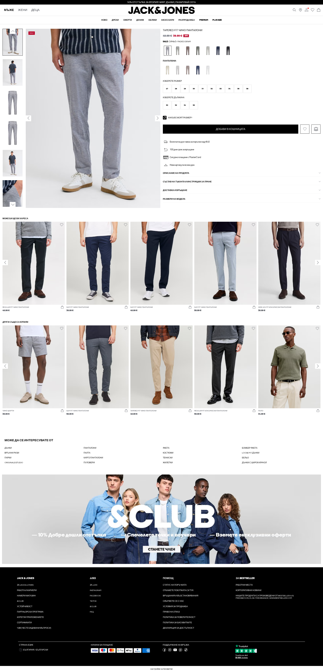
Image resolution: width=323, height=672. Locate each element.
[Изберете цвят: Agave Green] (208, 51)
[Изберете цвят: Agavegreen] (198, 51)
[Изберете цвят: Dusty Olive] (178, 51)
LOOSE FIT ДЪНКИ (250, 453)
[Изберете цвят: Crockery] (178, 70)
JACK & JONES (25, 578)
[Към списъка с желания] (312, 11)
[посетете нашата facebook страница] (164, 651)
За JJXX (93, 585)
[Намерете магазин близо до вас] (300, 11)
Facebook (95, 596)
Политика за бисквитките (177, 622)
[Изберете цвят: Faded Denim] (167, 51)
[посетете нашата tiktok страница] (186, 651)
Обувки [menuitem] (152, 20)
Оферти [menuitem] (127, 20)
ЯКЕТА (166, 448)
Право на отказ (171, 612)
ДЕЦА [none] (35, 10)
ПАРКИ (8, 458)
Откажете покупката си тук (178, 590)
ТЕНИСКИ (168, 458)
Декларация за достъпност (178, 628)
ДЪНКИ (8, 448)
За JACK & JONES (25, 585)
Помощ (168, 578)
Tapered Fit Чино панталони (182, 30)
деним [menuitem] (140, 20)
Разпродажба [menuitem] (186, 20)
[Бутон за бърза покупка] (62, 307)
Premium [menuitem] (203, 20)
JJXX (93, 578)
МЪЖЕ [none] (9, 10)
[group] (34, 268)
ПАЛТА (87, 453)
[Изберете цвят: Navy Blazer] (218, 51)
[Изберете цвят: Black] (228, 51)
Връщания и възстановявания (180, 596)
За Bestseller (245, 578)
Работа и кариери (27, 590)
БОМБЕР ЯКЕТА (249, 448)
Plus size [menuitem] (217, 20)
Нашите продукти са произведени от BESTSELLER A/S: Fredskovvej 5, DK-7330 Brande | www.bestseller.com (265, 597)
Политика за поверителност (179, 617)
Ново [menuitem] (104, 20)
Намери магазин (26, 596)
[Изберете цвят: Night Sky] (198, 70)
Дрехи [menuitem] (115, 20)
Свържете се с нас (173, 601)
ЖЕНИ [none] (22, 10)
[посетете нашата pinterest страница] (180, 651)
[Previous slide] (5, 262)
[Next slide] (317, 262)
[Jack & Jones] (161, 13)
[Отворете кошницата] (318, 10)
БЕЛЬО (245, 458)
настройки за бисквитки (161, 669)
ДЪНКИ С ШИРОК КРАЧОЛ (254, 462)
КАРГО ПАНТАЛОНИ (93, 458)
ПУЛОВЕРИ (89, 462)
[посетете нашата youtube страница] (175, 651)
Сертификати (24, 622)
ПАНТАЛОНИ (90, 448)
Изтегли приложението (30, 617)
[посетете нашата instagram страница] (169, 651)
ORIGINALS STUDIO (14, 462)
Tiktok (93, 601)
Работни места (244, 585)
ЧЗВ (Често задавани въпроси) (34, 628)
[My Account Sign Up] (161, 519)
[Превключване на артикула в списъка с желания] (304, 129)
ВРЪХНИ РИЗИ (12, 453)
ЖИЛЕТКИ (168, 462)
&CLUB (20, 601)
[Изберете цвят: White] (208, 70)
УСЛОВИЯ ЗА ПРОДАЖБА (175, 606)
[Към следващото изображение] (13, 204)
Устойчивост (24, 606)
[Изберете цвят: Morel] (188, 70)
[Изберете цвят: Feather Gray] (167, 70)
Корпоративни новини (248, 590)
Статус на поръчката (175, 585)
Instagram (95, 590)
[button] (167, 89)
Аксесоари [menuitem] (167, 20)
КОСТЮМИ (168, 453)
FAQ (92, 612)
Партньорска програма (30, 612)
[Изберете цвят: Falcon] (188, 51)
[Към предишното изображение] (13, 31)
